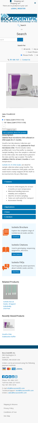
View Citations (17, 254)
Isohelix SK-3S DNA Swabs (11, 165)
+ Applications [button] (9, 207)
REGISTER (21, 8)
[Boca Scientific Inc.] (19, 18)
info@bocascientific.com (16, 388)
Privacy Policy (9, 408)
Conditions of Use (10, 412)
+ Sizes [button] (7, 212)
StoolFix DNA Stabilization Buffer (9, 335)
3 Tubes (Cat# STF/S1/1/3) (14, 120)
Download (16, 237)
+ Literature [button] (8, 217)
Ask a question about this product (14, 132)
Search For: (22, 45)
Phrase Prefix (28, 55)
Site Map (7, 416)
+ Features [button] (8, 182)
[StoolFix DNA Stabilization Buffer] (9, 325)
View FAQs (16, 272)
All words (27, 49)
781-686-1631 (14, 60)
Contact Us (26, 60)
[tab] (19, 182)
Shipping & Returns (11, 404)
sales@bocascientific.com (17, 393)
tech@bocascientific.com (25, 390)
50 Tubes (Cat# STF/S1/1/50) (15, 122)
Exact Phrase (33, 52)
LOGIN (13, 8)
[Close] (21, 29)
